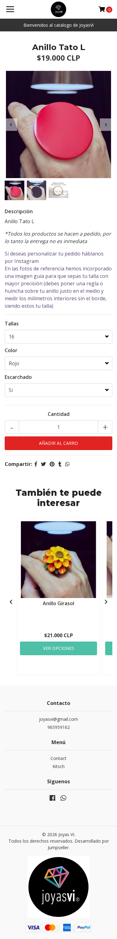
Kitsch (58, 766)
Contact (58, 758)
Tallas (12, 323)
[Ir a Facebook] (52, 799)
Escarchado (18, 377)
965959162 (58, 727)
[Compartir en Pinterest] (52, 464)
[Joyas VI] (59, 9)
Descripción (19, 211)
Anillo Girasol (58, 603)
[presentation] (11, 124)
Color (11, 350)
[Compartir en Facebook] (36, 464)
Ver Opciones (58, 648)
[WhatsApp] (63, 799)
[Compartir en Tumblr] (59, 464)
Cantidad (59, 414)
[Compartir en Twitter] (43, 464)
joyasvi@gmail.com (58, 719)
